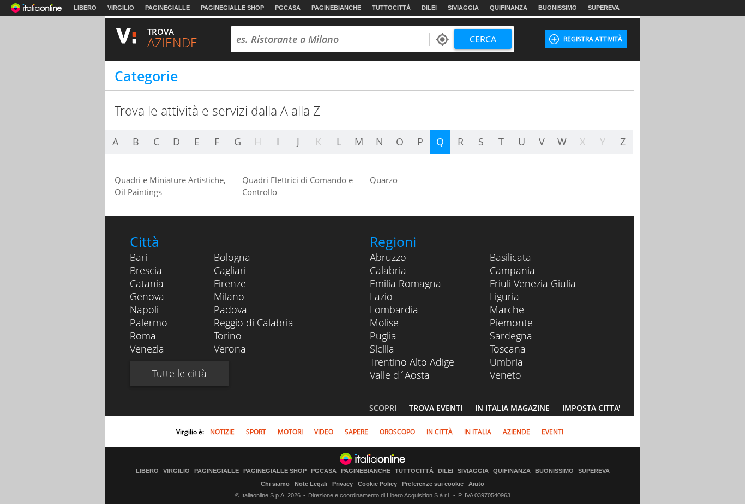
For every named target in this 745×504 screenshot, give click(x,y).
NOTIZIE (222, 431)
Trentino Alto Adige (412, 361)
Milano (229, 296)
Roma (143, 335)
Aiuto (476, 484)
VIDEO (323, 431)
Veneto (505, 374)
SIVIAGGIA (463, 7)
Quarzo (384, 179)
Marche (507, 309)
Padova (230, 309)
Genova (147, 296)
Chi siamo (275, 484)
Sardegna (511, 335)
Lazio (381, 296)
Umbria (506, 361)
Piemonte (511, 322)
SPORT (256, 431)
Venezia (147, 348)
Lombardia (394, 309)
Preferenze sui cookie (433, 484)
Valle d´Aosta (400, 374)
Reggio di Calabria (253, 322)
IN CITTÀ (439, 431)
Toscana (508, 348)
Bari (138, 257)
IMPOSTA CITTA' (591, 408)
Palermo (148, 322)
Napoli (144, 309)
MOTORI (290, 431)
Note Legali (311, 484)
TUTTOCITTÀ (391, 7)
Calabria (388, 270)
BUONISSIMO (557, 7)
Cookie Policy (377, 484)
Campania (512, 270)
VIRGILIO (120, 7)
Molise (384, 322)
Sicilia (382, 348)
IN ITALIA (477, 431)
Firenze (230, 283)
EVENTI (552, 431)
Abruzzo (388, 257)
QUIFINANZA (508, 7)
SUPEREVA (604, 7)
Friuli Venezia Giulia (533, 283)
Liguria (504, 296)
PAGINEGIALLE (167, 7)
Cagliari (230, 270)
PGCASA (288, 7)
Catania (147, 283)
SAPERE (356, 431)
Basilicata (510, 257)
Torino (228, 335)
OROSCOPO (397, 431)
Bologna (232, 257)
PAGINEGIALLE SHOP (232, 7)
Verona (230, 348)
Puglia (383, 335)
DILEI (429, 7)
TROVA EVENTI (435, 408)
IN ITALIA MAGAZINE (512, 408)
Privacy (342, 484)
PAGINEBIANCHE (336, 7)
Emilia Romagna (405, 283)
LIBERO (85, 7)
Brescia (146, 270)
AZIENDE (516, 431)
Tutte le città (179, 373)
